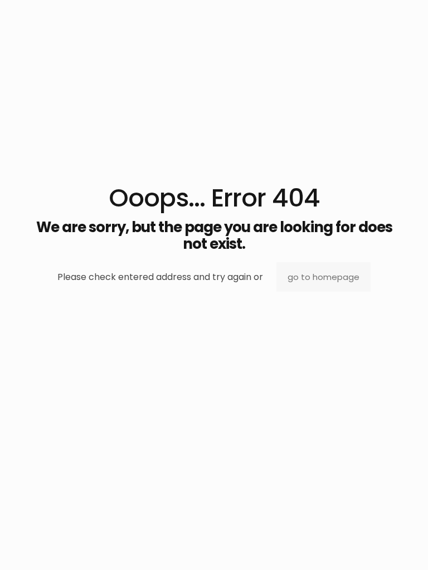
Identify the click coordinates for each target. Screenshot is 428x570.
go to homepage (323, 277)
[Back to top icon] (374, 547)
